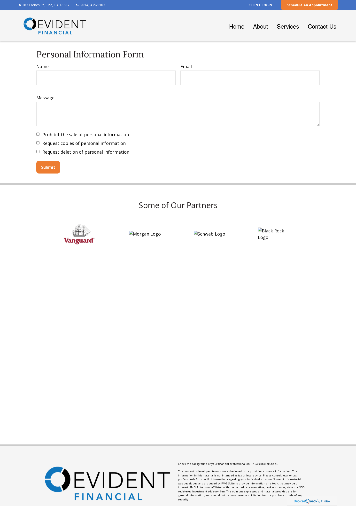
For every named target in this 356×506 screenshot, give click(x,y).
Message (45, 98)
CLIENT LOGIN (260, 5)
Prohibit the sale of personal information (85, 134)
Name (42, 66)
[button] (236, 25)
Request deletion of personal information (85, 152)
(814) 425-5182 (93, 5)
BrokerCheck (268, 464)
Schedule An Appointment (309, 5)
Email (186, 66)
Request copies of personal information (84, 143)
